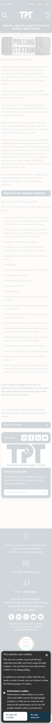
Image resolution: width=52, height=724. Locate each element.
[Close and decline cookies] (47, 655)
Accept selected (35, 716)
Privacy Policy (23, 669)
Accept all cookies (11, 716)
